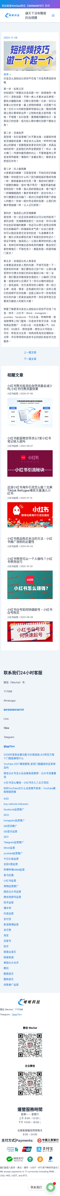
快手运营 (9, 902)
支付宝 (7, 919)
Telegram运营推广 (14, 842)
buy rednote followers (16, 804)
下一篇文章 (30, 359)
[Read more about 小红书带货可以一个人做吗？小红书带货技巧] (29, 584)
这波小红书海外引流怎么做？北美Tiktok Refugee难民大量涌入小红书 (29, 490)
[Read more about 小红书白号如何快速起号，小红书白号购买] (29, 631)
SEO (6, 836)
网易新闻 (9, 957)
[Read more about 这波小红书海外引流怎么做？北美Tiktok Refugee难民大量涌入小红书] (29, 515)
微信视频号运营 (12, 897)
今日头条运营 (11, 858)
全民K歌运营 (11, 864)
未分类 (7, 929)
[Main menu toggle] (53, 15)
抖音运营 (9, 913)
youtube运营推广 (13, 853)
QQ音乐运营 (10, 831)
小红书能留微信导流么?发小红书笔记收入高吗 (29, 439)
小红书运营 (12, 393)
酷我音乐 (9, 973)
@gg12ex (17, 1014)
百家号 (7, 940)
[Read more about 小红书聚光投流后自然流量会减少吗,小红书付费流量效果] (29, 412)
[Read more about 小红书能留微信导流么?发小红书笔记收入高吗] (29, 463)
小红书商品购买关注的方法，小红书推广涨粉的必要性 (29, 540)
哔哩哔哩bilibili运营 (14, 869)
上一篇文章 (30, 352)
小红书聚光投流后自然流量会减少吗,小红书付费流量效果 (29, 387)
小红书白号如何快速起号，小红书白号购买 (29, 611)
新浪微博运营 (11, 924)
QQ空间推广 (10, 826)
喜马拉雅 (9, 875)
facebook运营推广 (14, 809)
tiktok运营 (9, 847)
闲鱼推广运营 (11, 984)
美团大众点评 (11, 962)
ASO (6, 798)
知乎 (6, 946)
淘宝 (6, 935)
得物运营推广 (11, 886)
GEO (6, 815)
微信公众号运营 (12, 891)
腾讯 (6, 968)
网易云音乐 (10, 951)
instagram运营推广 (14, 820)
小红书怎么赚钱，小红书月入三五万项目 (26, 782)
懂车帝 (7, 908)
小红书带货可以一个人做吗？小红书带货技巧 (29, 560)
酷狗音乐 (9, 979)
